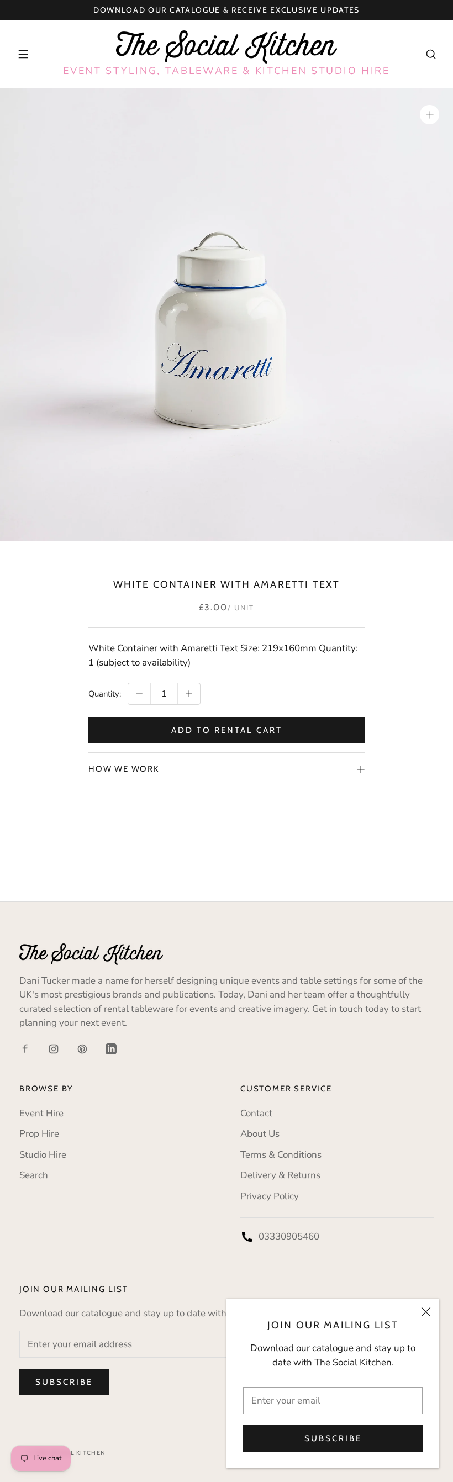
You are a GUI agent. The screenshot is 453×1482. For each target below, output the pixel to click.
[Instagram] (53, 1048)
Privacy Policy (269, 1196)
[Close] (426, 1312)
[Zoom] (429, 114)
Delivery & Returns (280, 1175)
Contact (256, 1113)
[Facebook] (24, 1048)
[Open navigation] (23, 54)
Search (33, 1175)
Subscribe (333, 1438)
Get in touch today (350, 1009)
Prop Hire (39, 1133)
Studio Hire (42, 1154)
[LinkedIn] (111, 1048)
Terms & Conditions (281, 1154)
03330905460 (289, 1236)
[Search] (430, 54)
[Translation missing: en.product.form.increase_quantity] (189, 694)
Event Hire (41, 1113)
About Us (260, 1133)
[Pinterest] (82, 1048)
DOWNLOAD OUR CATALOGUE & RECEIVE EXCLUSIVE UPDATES (226, 10)
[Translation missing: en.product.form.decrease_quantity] (139, 694)
